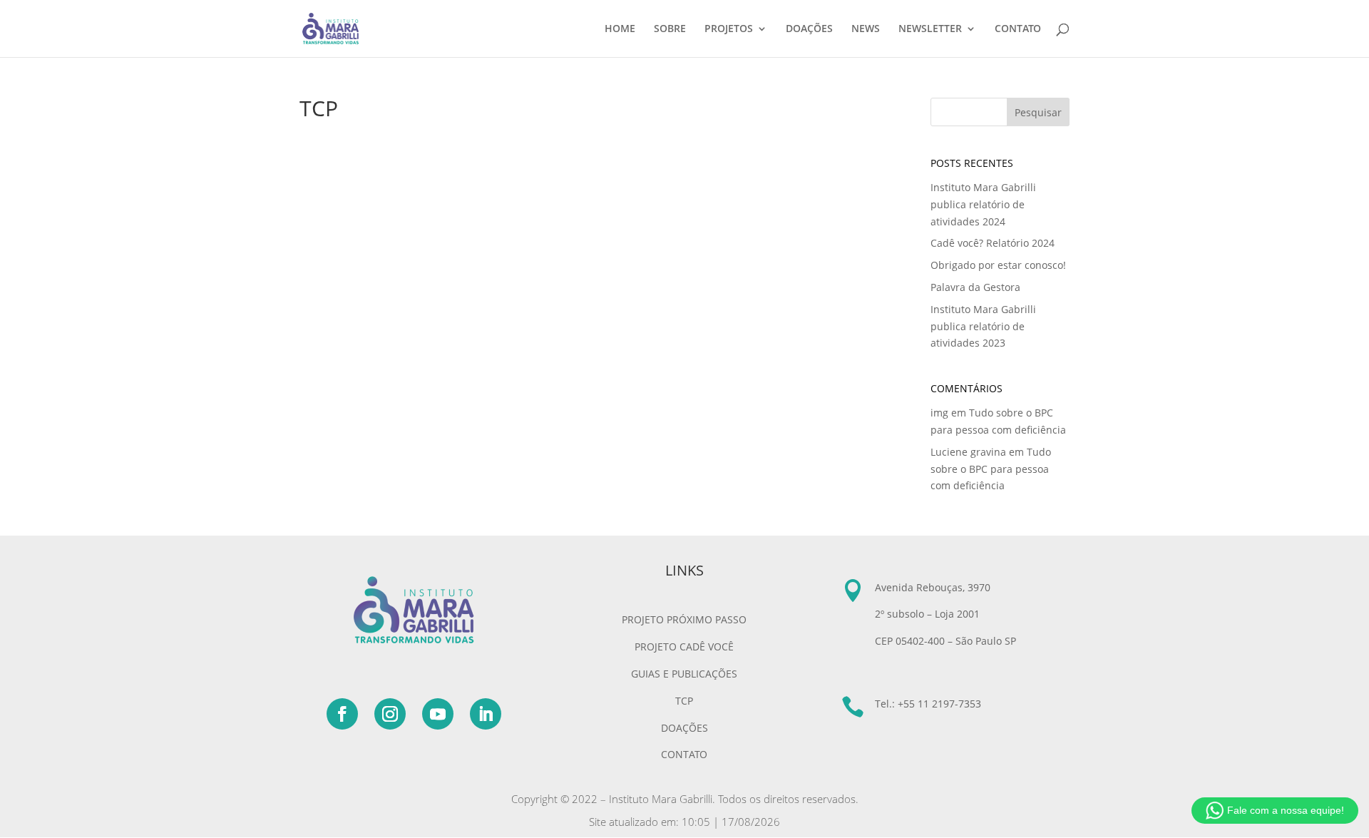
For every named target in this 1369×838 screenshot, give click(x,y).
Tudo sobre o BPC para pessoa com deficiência (990, 469)
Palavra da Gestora (975, 287)
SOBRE (670, 29)
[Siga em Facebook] (342, 714)
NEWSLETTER (930, 29)
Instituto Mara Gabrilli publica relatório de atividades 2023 (983, 326)
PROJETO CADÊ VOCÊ (684, 646)
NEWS (865, 29)
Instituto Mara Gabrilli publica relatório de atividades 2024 (983, 204)
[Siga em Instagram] (390, 714)
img (939, 412)
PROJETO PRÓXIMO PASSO (684, 619)
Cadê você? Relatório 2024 (992, 243)
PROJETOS (728, 29)
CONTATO (1018, 29)
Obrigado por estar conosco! (998, 265)
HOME (620, 29)
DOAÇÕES (809, 29)
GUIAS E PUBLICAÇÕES (684, 673)
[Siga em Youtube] (437, 714)
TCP (684, 700)
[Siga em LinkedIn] (485, 714)
